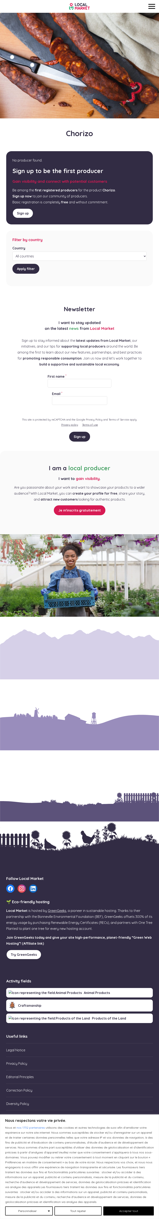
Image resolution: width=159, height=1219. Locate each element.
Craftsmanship (29, 1005)
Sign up (23, 213)
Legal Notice (15, 1050)
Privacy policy (69, 424)
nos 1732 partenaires (31, 1127)
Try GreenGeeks (24, 955)
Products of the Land (109, 1018)
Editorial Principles (20, 1077)
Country (18, 248)
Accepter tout (128, 1211)
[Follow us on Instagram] (22, 888)
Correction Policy (19, 1090)
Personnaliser (27, 1211)
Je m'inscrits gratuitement (79, 510)
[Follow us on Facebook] (10, 888)
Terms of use (90, 424)
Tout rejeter (78, 1211)
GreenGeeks (57, 911)
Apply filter (26, 269)
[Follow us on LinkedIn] (33, 888)
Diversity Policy (17, 1104)
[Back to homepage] (79, 6)
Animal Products (97, 993)
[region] (79, 1166)
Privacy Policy (16, 1063)
